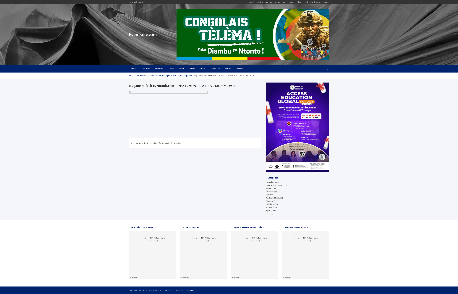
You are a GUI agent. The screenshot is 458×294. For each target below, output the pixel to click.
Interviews (268, 2)
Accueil (251, 2)
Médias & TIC (309, 2)
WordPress (193, 290)
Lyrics (268, 195)
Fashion (291, 2)
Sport (284, 2)
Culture (318, 2)
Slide (268, 207)
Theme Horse (167, 290)
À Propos (326, 2)
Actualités (260, 2)
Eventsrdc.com (143, 34)
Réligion (299, 2)
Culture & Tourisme (274, 185)
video (268, 214)
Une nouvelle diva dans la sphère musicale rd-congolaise (158, 143)
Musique (277, 2)
